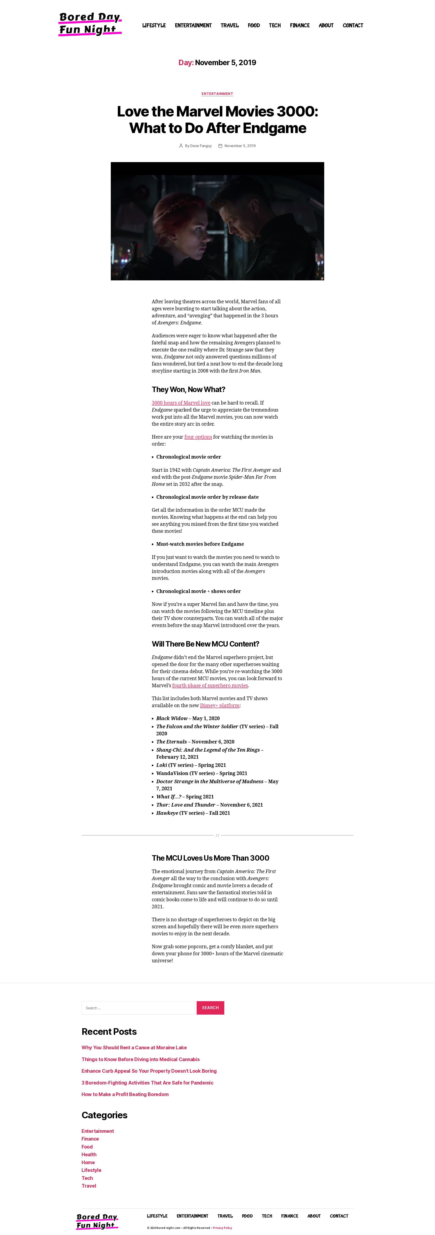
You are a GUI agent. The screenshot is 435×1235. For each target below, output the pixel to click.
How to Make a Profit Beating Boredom (125, 1094)
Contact (353, 25)
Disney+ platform (219, 706)
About (326, 25)
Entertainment (193, 25)
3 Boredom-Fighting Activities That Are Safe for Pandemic (147, 1083)
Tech (275, 25)
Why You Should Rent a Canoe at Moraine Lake (134, 1047)
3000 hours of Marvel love (181, 403)
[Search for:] (137, 1008)
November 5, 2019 (240, 145)
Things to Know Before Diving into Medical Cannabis (141, 1059)
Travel (230, 25)
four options (198, 437)
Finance (300, 25)
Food (254, 25)
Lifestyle (154, 25)
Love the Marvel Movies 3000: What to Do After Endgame (217, 119)
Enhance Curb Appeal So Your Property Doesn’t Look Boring (149, 1071)
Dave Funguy (201, 145)
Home (88, 1162)
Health (89, 1154)
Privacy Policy (222, 1228)
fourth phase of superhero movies (210, 686)
